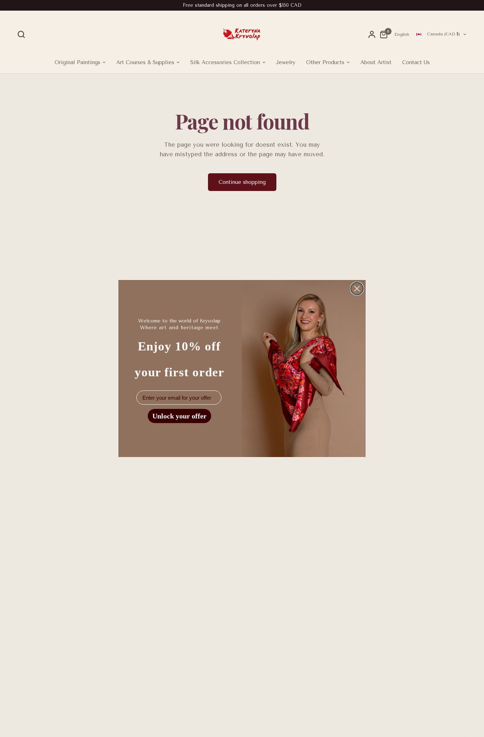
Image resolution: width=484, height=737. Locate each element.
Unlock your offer (179, 416)
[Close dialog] (357, 288)
